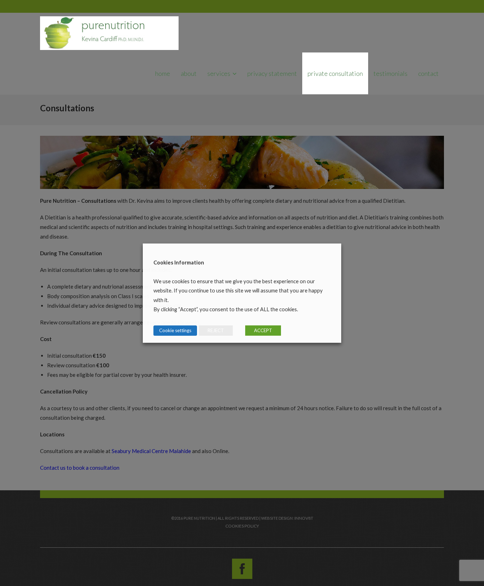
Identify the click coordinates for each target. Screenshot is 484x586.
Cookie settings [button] (175, 330)
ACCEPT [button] (263, 330)
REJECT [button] (216, 330)
